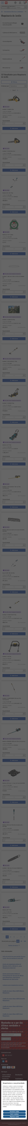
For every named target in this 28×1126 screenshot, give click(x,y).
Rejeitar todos (14, 1116)
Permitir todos (14, 1111)
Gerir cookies (14, 1114)
